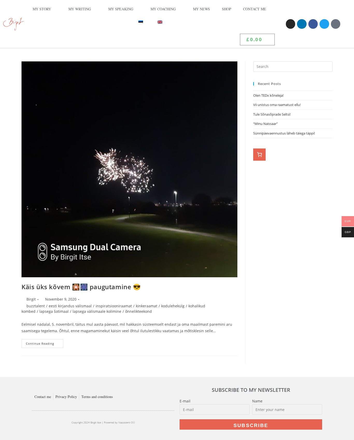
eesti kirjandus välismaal (70, 305)
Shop (226, 8)
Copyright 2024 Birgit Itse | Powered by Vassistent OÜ (103, 422)
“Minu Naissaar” (265, 123)
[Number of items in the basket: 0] (259, 154)
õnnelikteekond (138, 311)
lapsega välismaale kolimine (97, 311)
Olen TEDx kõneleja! (268, 95)
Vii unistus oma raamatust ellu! (277, 104)
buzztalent (35, 305)
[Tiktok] (335, 24)
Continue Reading (44, 342)
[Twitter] (324, 24)
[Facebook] (313, 24)
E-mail (185, 401)
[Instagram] (290, 24)
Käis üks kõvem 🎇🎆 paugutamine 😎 (81, 286)
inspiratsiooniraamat (114, 305)
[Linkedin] (301, 24)
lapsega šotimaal (54, 311)
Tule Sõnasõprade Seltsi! (272, 114)
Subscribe (250, 425)
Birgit (31, 299)
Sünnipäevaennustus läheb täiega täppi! (284, 133)
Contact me (254, 8)
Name (257, 401)
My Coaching (163, 8)
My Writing (79, 8)
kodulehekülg (173, 305)
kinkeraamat (146, 305)
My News (201, 8)
